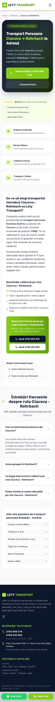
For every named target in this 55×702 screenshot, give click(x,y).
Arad (30, 673)
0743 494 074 (14, 631)
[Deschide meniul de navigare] (50, 5)
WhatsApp (15, 696)
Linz (15, 666)
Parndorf (31, 666)
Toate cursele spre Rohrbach (24, 376)
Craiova (5, 673)
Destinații (14, 15)
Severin (13, 673)
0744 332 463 (14, 635)
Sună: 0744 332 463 (29, 347)
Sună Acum (42, 696)
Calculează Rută (27, 84)
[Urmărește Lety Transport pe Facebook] (3, 616)
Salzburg (22, 666)
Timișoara (22, 673)
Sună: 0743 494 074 (29, 339)
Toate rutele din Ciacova (22, 369)
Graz (10, 666)
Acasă (4, 15)
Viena (4, 666)
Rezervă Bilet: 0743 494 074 (29, 73)
